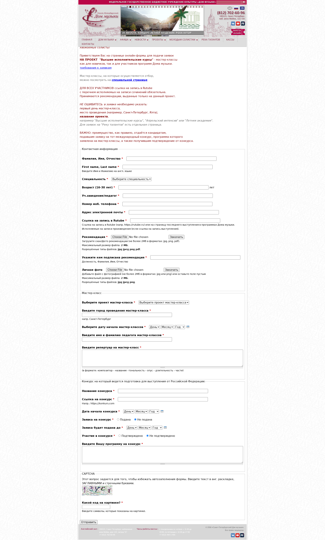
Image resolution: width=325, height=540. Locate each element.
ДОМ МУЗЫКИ (106, 39)
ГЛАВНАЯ (87, 39)
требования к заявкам (96, 67)
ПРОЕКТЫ (157, 39)
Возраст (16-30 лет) (98, 187)
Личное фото (92, 269)
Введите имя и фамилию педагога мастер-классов (123, 335)
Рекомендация (94, 237)
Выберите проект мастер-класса (108, 302)
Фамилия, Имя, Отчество (102, 158)
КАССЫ (230, 39)
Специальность (95, 179)
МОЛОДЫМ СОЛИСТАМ (182, 39)
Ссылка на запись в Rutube (104, 220)
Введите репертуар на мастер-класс (111, 347)
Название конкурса (98, 391)
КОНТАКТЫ (88, 44)
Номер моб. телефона (100, 204)
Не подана (144, 419)
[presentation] (188, 327)
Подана (126, 419)
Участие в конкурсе (98, 435)
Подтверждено (133, 435)
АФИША (124, 39)
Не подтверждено (162, 435)
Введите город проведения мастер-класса (116, 310)
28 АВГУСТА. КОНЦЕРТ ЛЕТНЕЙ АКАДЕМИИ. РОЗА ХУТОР (157, 33)
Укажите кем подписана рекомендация (114, 257)
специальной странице (129, 80)
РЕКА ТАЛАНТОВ (211, 39)
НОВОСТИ (140, 39)
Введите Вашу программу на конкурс (112, 444)
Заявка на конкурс (97, 419)
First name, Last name (100, 167)
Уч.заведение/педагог (100, 195)
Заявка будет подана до (102, 427)
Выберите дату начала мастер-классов (114, 327)
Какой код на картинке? (102, 502)
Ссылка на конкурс (98, 399)
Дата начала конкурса (101, 411)
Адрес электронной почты (103, 212)
